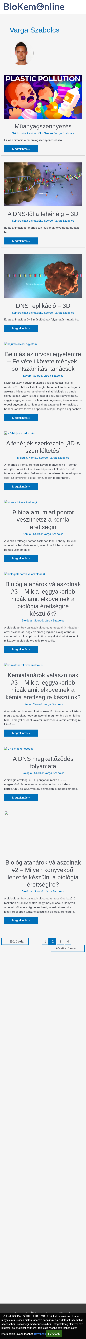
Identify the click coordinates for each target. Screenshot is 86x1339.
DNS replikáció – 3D (43, 305)
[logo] (34, 9)
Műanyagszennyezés (43, 126)
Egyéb (27, 375)
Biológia (22, 457)
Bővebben (40, 1333)
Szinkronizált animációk (27, 133)
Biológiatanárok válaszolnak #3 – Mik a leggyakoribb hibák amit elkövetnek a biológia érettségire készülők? (43, 599)
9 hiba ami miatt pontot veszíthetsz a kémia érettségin (43, 519)
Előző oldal (15, 941)
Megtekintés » (21, 148)
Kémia (33, 457)
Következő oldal (67, 948)
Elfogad (54, 1333)
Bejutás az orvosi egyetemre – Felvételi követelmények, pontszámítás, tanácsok (43, 361)
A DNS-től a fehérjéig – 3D (43, 214)
